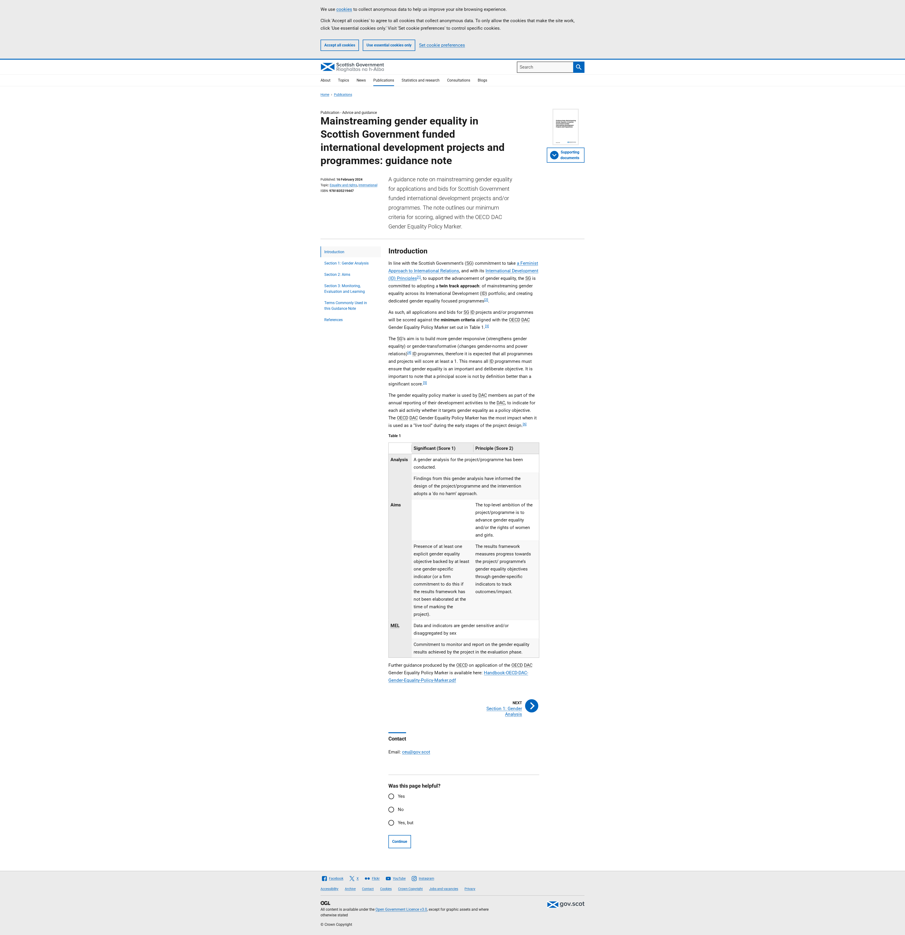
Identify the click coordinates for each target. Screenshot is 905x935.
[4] (409, 352)
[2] (486, 300)
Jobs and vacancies (443, 889)
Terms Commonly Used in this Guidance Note (345, 306)
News (361, 80)
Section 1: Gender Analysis (346, 263)
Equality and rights (343, 185)
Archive (350, 889)
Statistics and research (421, 80)
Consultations (458, 80)
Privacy (470, 889)
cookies (344, 9)
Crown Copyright (410, 889)
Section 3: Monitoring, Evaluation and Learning (344, 289)
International (367, 185)
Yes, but (405, 822)
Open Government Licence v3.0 (401, 909)
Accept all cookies (339, 45)
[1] (419, 277)
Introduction (334, 252)
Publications (383, 80)
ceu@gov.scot (416, 752)
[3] (487, 326)
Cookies (386, 889)
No (401, 809)
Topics (343, 80)
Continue (399, 841)
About (325, 80)
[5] (425, 383)
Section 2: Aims (337, 274)
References (333, 320)
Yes (401, 796)
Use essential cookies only (388, 45)
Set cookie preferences (442, 45)
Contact (368, 889)
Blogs (482, 80)
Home (325, 94)
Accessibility (329, 889)
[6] (525, 424)
